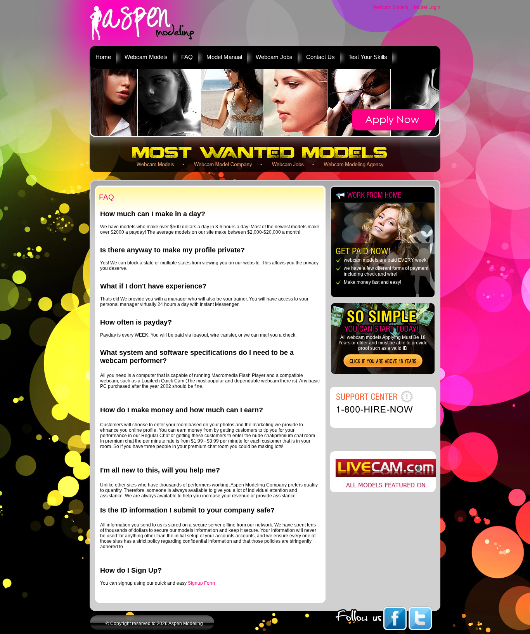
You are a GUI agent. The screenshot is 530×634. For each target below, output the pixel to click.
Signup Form (201, 583)
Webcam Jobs (274, 57)
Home (103, 57)
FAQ (187, 57)
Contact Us (320, 57)
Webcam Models (390, 7)
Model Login (427, 7)
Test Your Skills (367, 57)
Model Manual (224, 57)
